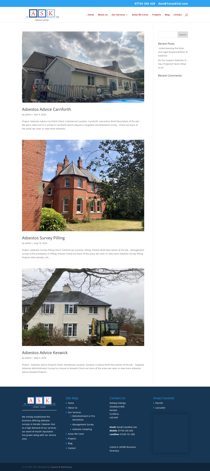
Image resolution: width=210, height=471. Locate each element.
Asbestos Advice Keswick (45, 352)
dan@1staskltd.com (173, 3)
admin (28, 114)
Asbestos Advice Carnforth (46, 109)
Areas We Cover (140, 15)
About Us (103, 15)
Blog (167, 15)
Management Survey (83, 424)
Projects (156, 15)
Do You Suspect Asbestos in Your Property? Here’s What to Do (172, 64)
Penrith (159, 403)
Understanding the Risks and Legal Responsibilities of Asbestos (173, 52)
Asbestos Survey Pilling (43, 238)
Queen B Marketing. (61, 466)
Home (91, 15)
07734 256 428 (145, 3)
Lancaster (160, 407)
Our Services (118, 15)
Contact (178, 15)
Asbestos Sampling (82, 429)
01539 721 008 (127, 434)
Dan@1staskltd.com (127, 427)
